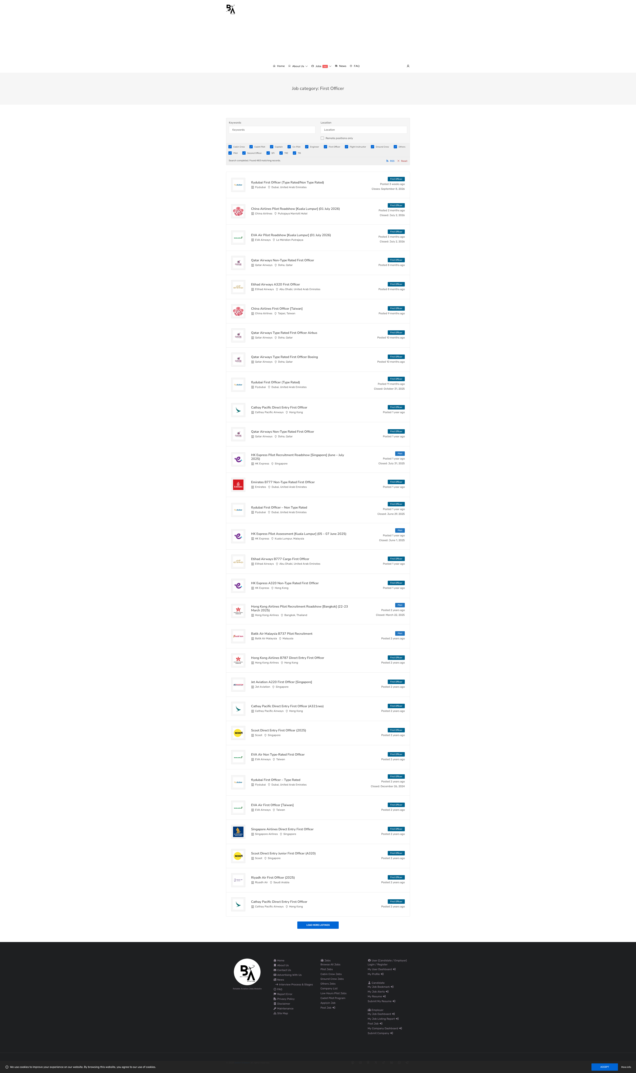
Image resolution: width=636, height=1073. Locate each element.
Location (326, 122)
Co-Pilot (296, 147)
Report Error (284, 994)
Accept (604, 1067)
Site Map (282, 1013)
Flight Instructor (358, 147)
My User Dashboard (380, 969)
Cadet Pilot (259, 147)
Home (280, 960)
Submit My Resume (380, 1001)
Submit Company (379, 1033)
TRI (299, 153)
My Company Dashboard (383, 1028)
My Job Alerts (376, 991)
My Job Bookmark (379, 986)
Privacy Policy (286, 998)
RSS (392, 161)
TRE (286, 153)
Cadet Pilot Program (332, 998)
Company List (329, 988)
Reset (404, 161)
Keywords (235, 122)
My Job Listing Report (382, 1018)
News (280, 979)
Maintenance (285, 1008)
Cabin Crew (239, 147)
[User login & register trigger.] (408, 66)
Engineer (314, 147)
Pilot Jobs (326, 969)
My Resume (375, 996)
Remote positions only (339, 138)
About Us (283, 965)
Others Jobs (328, 983)
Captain (279, 147)
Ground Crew (382, 147)
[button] (298, 66)
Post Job (326, 1007)
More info (626, 1067)
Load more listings (318, 925)
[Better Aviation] (231, 9)
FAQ (279, 989)
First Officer (334, 147)
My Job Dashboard (380, 1014)
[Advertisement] (318, 39)
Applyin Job (328, 1002)
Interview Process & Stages (295, 984)
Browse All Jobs (330, 964)
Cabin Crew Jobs (331, 974)
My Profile (374, 974)
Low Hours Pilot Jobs (333, 993)
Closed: (384, 215)
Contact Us (284, 970)
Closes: (376, 188)
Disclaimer (283, 1003)
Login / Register (378, 964)
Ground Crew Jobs (332, 978)
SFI (273, 153)
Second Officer (254, 153)
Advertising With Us (289, 974)
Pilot (235, 153)
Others (402, 147)
